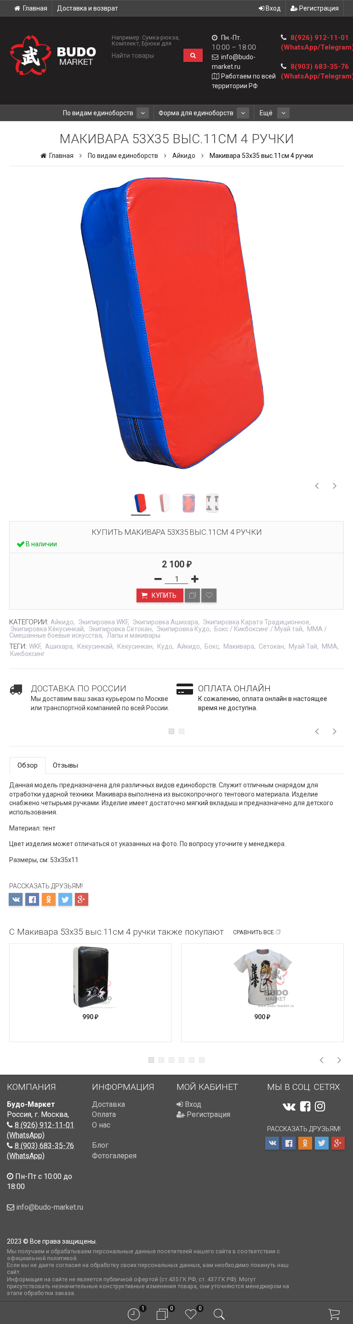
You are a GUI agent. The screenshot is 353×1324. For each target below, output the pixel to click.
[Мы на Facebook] (305, 1106)
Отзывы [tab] (65, 765)
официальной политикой (41, 1258)
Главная (35, 8)
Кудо (164, 646)
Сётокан (271, 646)
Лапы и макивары (133, 635)
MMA (329, 646)
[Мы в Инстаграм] (320, 1106)
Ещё (267, 113)
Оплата (104, 1114)
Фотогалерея (114, 1155)
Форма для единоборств (196, 113)
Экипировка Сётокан (120, 629)
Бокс (212, 646)
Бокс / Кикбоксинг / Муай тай (258, 629)
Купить (163, 595)
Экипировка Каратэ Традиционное (256, 622)
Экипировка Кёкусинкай (47, 629)
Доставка (108, 1104)
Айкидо (183, 155)
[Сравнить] (192, 595)
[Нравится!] (208, 595)
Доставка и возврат (87, 8)
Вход (272, 8)
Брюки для (156, 43)
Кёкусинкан (135, 646)
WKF (34, 646)
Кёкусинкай (95, 646)
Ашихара (59, 646)
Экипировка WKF (103, 622)
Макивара (238, 646)
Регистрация (318, 8)
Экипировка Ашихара (165, 622)
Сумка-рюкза (160, 37)
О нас (101, 1125)
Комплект (125, 43)
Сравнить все (253, 932)
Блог (100, 1145)
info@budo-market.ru (49, 1207)
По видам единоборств (98, 113)
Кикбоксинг (27, 653)
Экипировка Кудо (183, 629)
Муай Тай (303, 646)
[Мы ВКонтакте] (289, 1106)
